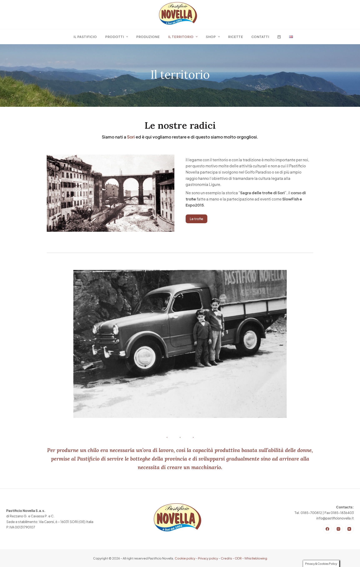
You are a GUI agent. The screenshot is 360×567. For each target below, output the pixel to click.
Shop (211, 37)
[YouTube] (349, 528)
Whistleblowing (255, 558)
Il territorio (181, 37)
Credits (226, 558)
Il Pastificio (85, 37)
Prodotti (114, 37)
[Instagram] (338, 528)
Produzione (148, 37)
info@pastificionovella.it (335, 518)
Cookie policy (185, 558)
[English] (291, 36)
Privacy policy (208, 558)
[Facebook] (327, 528)
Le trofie (196, 219)
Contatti (260, 37)
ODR (238, 558)
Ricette (235, 37)
